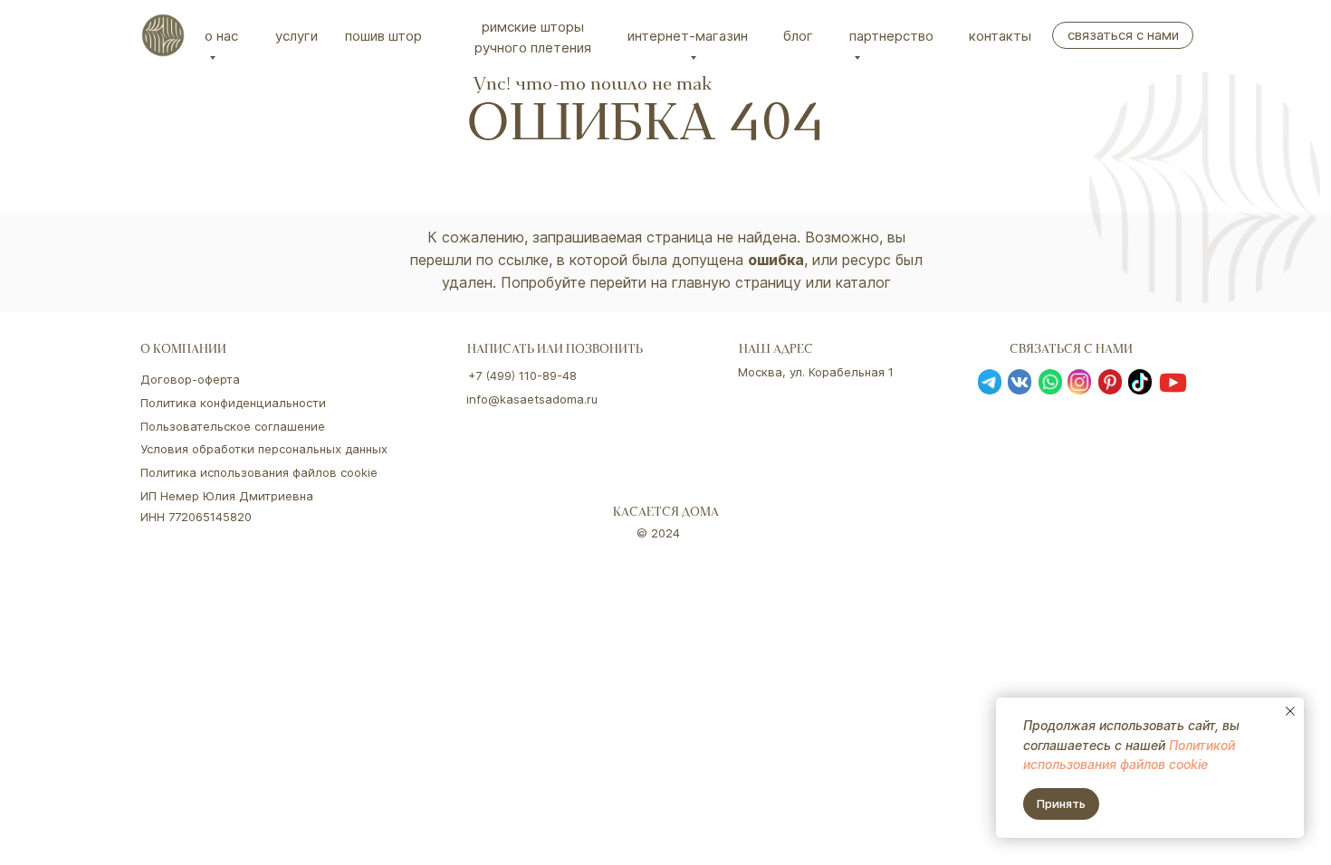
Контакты (1000, 35)
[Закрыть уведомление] (1290, 711)
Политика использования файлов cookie (259, 472)
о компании (183, 350)
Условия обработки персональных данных (264, 449)
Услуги (296, 35)
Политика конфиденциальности (233, 402)
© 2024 (658, 533)
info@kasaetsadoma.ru (532, 399)
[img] (163, 35)
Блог (798, 35)
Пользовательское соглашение (232, 426)
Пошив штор (383, 35)
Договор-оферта (190, 379)
